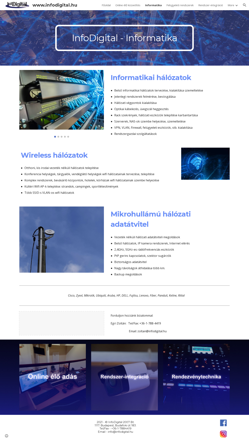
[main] (124, 38)
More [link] (231, 5)
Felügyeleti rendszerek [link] (180, 5)
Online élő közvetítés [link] (127, 5)
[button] (244, 5)
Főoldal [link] (106, 5)
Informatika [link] (153, 5)
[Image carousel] (61, 104)
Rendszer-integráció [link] (210, 5)
